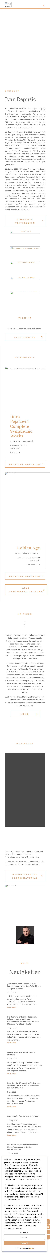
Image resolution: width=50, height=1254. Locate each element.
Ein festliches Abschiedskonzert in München (21, 1053)
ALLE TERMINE (25, 337)
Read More (11, 1007)
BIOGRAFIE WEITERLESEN (25, 221)
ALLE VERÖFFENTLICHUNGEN (26, 590)
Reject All (24, 1238)
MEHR (25, 714)
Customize (24, 1232)
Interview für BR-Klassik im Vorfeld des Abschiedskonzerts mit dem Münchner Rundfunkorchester (23, 1085)
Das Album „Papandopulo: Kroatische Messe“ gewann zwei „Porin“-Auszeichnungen (22, 1147)
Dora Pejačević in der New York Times (23, 1116)
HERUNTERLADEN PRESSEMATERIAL (25, 876)
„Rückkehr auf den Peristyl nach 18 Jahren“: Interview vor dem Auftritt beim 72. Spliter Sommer (24, 986)
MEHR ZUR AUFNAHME (25, 464)
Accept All (24, 1243)
